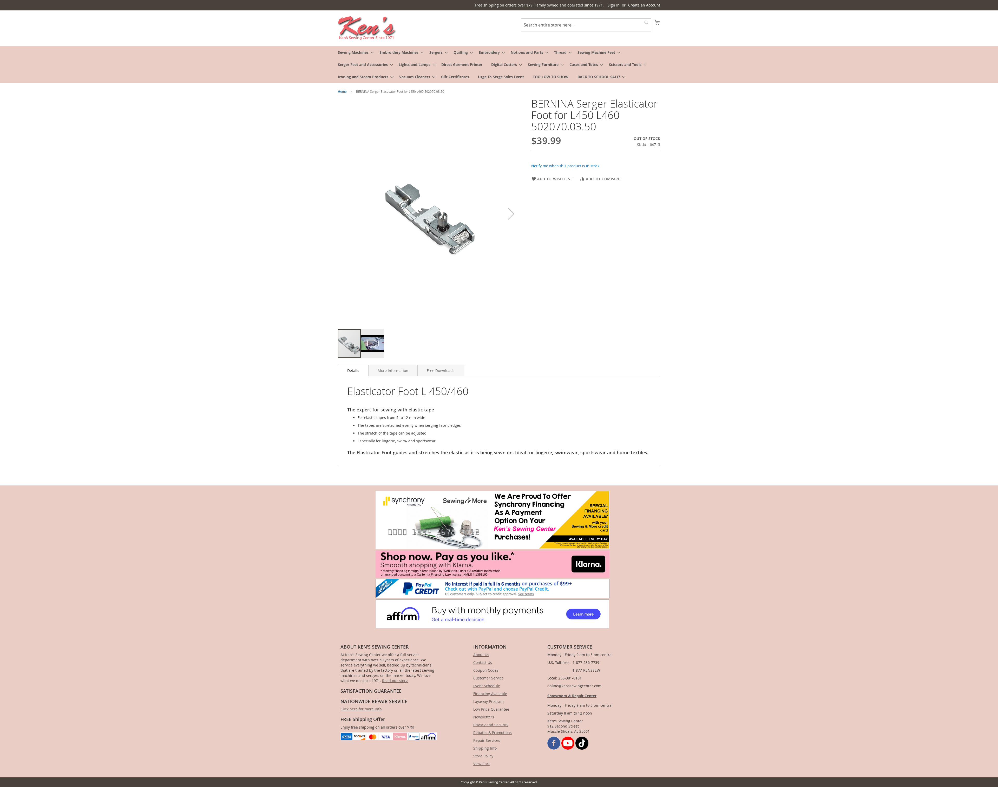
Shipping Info (485, 748)
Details (353, 370)
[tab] (353, 370)
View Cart (481, 763)
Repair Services (486, 740)
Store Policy (483, 755)
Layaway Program (488, 701)
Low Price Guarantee (491, 709)
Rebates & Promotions (492, 732)
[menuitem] (354, 52)
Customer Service (488, 678)
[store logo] (367, 28)
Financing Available (490, 693)
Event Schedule (486, 685)
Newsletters (483, 717)
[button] (511, 213)
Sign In (614, 5)
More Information (393, 370)
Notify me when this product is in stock (565, 165)
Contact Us (482, 662)
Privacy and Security (490, 724)
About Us (481, 654)
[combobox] (586, 24)
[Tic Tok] (581, 748)
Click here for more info (361, 708)
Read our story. (395, 680)
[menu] (499, 64)
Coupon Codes (485, 670)
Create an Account (644, 5)
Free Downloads (441, 370)
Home (342, 91)
